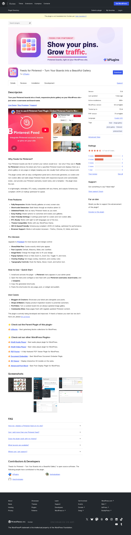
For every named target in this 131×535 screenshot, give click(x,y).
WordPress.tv (60, 510)
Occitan (30, 522)
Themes (34, 504)
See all (120, 174)
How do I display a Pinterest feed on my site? (25, 426)
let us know (25, 317)
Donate (81, 507)
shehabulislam (55, 474)
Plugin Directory (13, 10)
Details (12, 83)
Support (120, 83)
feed (110, 123)
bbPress (105, 507)
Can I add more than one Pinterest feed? (23, 432)
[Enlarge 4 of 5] (80, 380)
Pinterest (119, 127)
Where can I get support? (17, 452)
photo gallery (111, 127)
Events (80, 504)
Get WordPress (121, 3)
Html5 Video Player (18, 347)
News (10, 504)
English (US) (119, 118)
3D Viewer (15, 361)
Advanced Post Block (19, 366)
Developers (59, 507)
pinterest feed (117, 131)
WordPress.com (108, 501)
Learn (57, 501)
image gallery (118, 123)
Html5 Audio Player (18, 342)
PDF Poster (15, 352)
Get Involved (82, 501)
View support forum (95, 191)
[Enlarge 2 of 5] (55, 380)
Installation (35, 83)
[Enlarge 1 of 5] (29, 380)
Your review (92, 174)
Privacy (10, 510)
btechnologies (17, 479)
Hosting (10, 507)
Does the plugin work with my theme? (22, 439)
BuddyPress (106, 510)
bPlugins (26, 74)
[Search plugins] (30, 23)
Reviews (23, 83)
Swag (81, 510)
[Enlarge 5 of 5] (80, 393)
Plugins (34, 507)
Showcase (35, 501)
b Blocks (14, 329)
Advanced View (94, 137)
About (10, 501)
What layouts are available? (18, 445)
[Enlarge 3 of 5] (55, 404)
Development (49, 83)
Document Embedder (19, 356)
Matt (104, 504)
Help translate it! (80, 16)
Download (117, 72)
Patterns (34, 510)
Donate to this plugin (96, 212)
